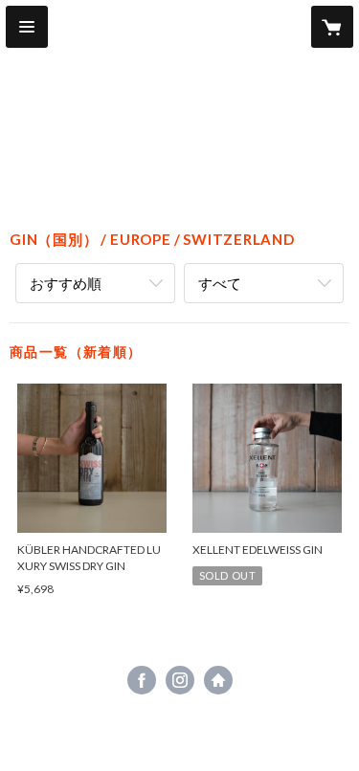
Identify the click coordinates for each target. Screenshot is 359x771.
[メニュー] (27, 27)
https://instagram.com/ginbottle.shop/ (180, 680)
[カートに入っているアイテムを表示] (332, 27)
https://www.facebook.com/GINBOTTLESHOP (141, 680)
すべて (219, 283)
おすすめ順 (65, 283)
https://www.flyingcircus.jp (218, 680)
